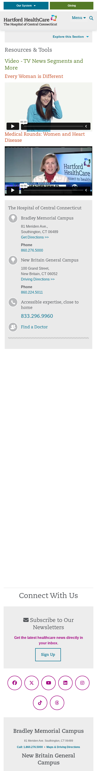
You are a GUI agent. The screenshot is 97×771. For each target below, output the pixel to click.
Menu (77, 18)
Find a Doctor (34, 327)
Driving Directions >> (38, 279)
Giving (72, 5)
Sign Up (48, 655)
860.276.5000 (32, 250)
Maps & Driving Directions (63, 747)
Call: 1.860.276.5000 (30, 747)
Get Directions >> (35, 237)
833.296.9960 (37, 316)
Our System (25, 5)
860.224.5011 (32, 292)
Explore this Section (68, 36)
